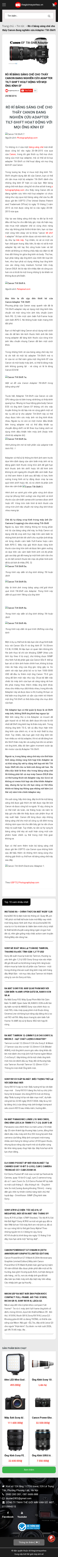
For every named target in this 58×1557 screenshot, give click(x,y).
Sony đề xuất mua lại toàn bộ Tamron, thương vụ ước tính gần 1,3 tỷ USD (26, 950)
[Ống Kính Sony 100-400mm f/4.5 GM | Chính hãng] (43, 1364)
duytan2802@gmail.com (18, 1498)
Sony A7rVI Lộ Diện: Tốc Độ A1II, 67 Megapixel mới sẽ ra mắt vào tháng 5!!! (26, 1212)
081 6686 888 (30, 1494)
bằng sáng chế (36, 147)
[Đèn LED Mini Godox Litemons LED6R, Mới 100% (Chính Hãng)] (15, 1364)
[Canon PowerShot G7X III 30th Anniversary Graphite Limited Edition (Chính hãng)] (43, 1402)
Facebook (8, 1516)
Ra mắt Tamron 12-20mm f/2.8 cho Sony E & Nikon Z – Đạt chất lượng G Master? (28, 1037)
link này (20, 240)
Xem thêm (29, 1470)
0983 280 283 (14, 1494)
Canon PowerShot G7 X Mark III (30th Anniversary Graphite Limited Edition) (26, 1252)
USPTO (14, 882)
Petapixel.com (23, 289)
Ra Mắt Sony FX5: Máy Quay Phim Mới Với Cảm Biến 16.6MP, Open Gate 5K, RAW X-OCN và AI (27, 992)
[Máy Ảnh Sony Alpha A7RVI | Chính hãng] (15, 1402)
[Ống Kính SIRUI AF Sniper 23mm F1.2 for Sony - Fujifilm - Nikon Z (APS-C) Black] (43, 1440)
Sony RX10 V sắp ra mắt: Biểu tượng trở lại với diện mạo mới (28, 1081)
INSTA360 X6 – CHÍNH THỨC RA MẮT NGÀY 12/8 (28, 912)
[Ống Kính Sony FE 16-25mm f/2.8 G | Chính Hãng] (15, 1440)
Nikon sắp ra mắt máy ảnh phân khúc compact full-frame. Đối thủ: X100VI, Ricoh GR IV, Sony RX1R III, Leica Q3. (25, 1297)
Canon (13, 154)
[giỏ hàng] (54, 5)
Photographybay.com (27, 138)
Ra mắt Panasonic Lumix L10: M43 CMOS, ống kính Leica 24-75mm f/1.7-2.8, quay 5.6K (28, 1121)
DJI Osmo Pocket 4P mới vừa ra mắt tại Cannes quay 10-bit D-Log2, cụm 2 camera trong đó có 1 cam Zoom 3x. (28, 1166)
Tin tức (21, 26)
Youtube (22, 1516)
